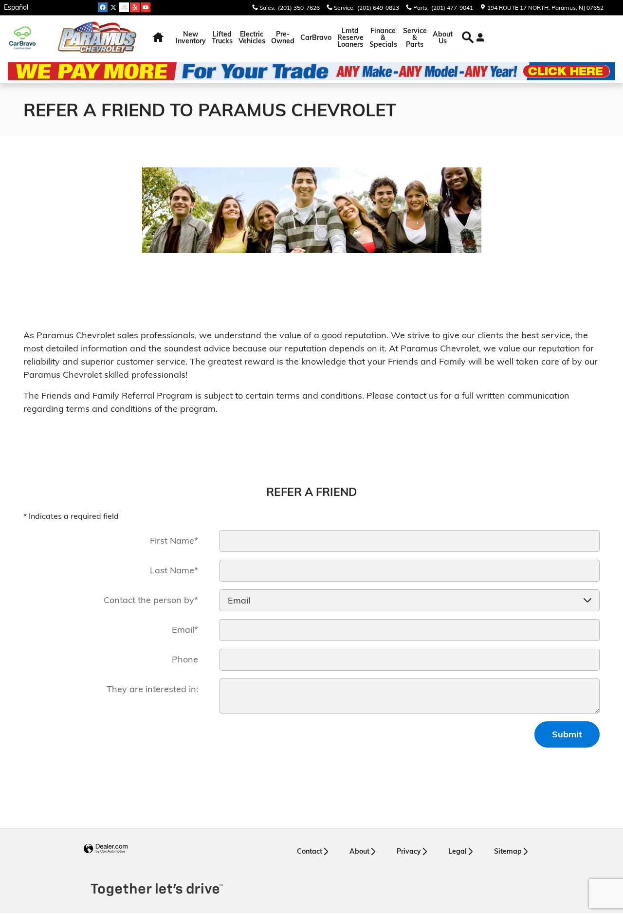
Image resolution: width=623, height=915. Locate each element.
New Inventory (191, 37)
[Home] (28, 38)
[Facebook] (103, 7)
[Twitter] (113, 7)
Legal (457, 851)
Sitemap (508, 851)
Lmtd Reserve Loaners (350, 37)
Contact (309, 851)
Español (16, 7)
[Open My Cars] (477, 37)
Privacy (409, 851)
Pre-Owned (282, 37)
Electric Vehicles (251, 37)
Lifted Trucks (222, 37)
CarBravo (315, 37)
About (359, 851)
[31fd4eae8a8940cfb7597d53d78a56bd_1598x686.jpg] (311, 210)
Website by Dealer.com (106, 849)
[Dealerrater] (124, 7)
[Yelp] (135, 7)
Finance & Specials (383, 37)
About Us (443, 37)
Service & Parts (415, 37)
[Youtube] (145, 7)
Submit (567, 734)
